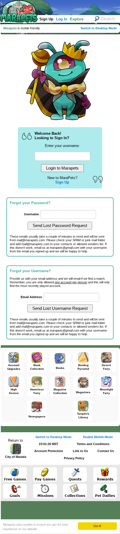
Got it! (97, 526)
